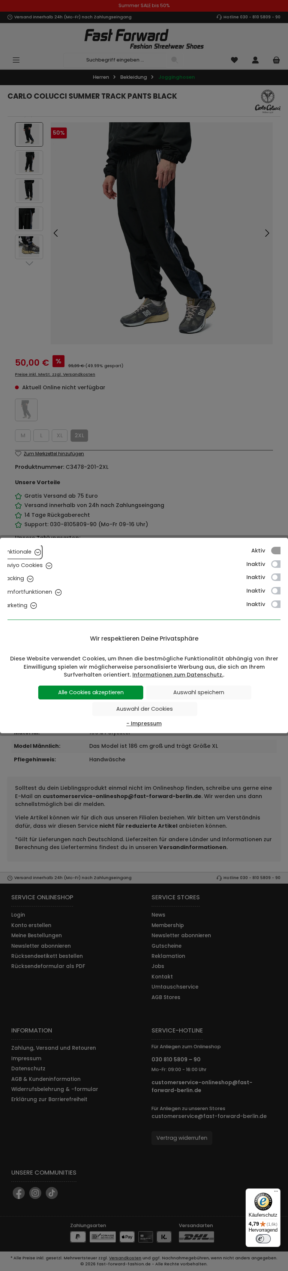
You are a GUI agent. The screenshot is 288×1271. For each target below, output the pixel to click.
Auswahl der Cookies (144, 709)
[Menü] (276, 1192)
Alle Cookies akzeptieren (91, 692)
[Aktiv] (279, 550)
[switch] (263, 1238)
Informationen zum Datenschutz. (177, 674)
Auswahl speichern (198, 692)
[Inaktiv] (279, 564)
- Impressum (144, 723)
